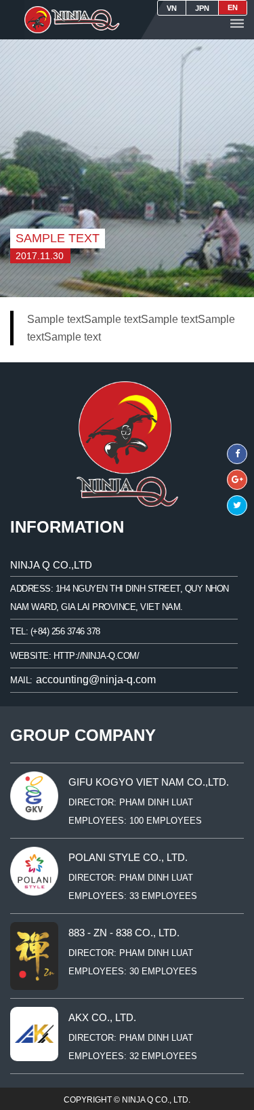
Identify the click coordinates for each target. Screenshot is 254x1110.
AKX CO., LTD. (102, 1017)
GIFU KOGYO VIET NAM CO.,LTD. (148, 782)
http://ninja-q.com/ (97, 656)
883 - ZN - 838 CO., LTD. (123, 932)
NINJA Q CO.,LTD (51, 565)
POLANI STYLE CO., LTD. (128, 857)
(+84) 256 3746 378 (65, 631)
